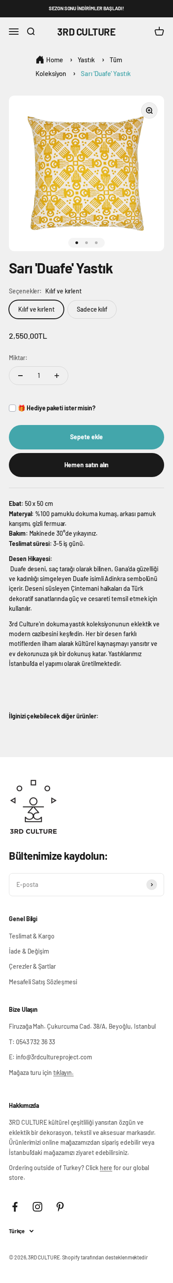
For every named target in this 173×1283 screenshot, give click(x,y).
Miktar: (18, 357)
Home (54, 60)
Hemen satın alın (86, 465)
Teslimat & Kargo (32, 936)
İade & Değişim (29, 951)
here (106, 1167)
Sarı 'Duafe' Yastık (106, 73)
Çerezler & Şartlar (32, 966)
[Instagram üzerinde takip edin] (37, 1207)
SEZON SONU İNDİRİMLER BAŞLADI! (86, 8)
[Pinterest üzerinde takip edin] (60, 1207)
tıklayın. (63, 1072)
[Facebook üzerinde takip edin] (15, 1207)
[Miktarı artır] (57, 376)
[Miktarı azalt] (20, 376)
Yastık (86, 60)
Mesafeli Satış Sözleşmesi (43, 982)
